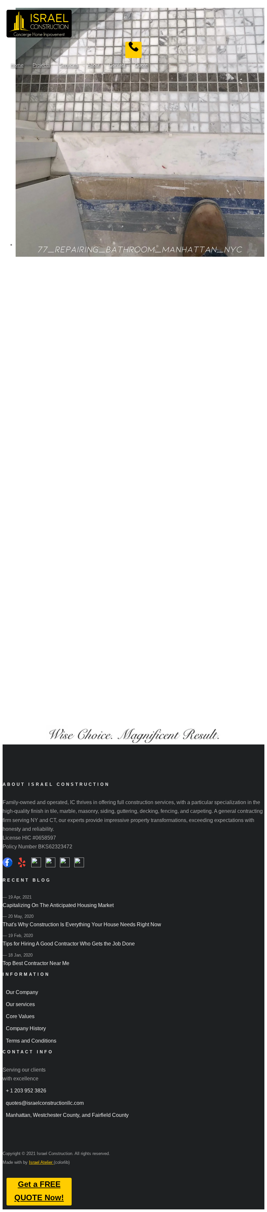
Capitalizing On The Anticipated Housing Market (58, 905)
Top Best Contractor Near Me (36, 963)
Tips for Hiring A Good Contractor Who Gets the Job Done (69, 943)
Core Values (20, 1016)
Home (16, 65)
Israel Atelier (41, 1162)
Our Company (22, 992)
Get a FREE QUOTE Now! (39, 1191)
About (93, 65)
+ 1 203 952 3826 (26, 1090)
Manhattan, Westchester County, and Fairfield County (67, 1115)
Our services (20, 1004)
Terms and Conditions (31, 1041)
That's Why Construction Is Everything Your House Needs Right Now (82, 924)
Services (68, 65)
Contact (117, 65)
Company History (26, 1028)
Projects (41, 65)
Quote (141, 65)
